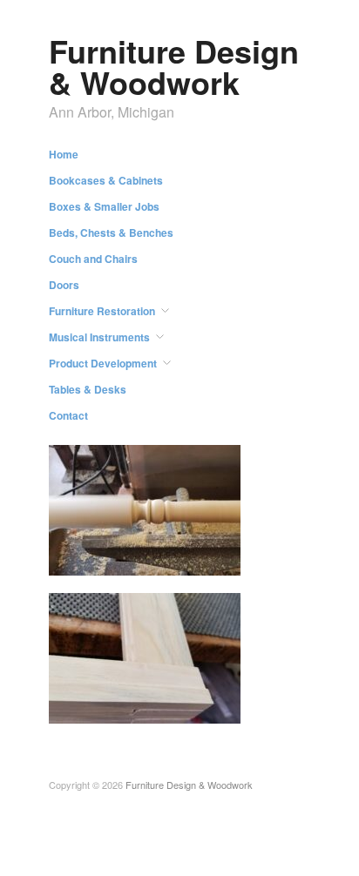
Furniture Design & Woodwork (174, 66)
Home (63, 154)
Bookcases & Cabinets (106, 180)
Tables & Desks (87, 389)
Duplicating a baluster (174, 558)
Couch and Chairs (93, 258)
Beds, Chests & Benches (111, 232)
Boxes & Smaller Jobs (104, 206)
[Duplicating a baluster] (144, 508)
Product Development (103, 363)
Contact (68, 415)
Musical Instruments (99, 337)
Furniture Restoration (102, 311)
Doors (64, 285)
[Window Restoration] (144, 656)
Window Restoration (179, 706)
